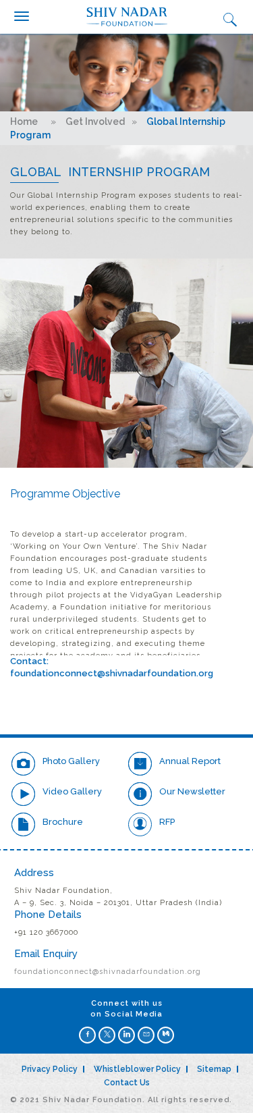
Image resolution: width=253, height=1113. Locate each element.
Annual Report (190, 761)
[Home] (126, 16)
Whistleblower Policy (137, 1069)
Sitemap (214, 1069)
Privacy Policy (50, 1069)
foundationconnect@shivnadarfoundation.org (111, 673)
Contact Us (127, 1082)
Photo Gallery (71, 761)
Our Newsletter (192, 791)
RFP (167, 822)
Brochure (63, 822)
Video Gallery (72, 791)
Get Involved (95, 121)
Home (24, 121)
